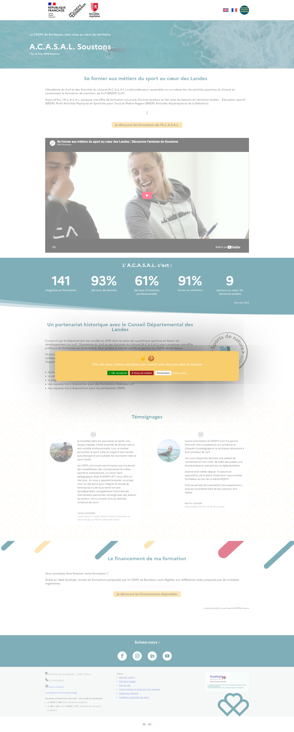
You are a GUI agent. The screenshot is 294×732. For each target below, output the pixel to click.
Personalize (163, 373)
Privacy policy (180, 373)
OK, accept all (119, 373)
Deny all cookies (142, 373)
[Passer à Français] (234, 10)
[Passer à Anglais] (225, 10)
